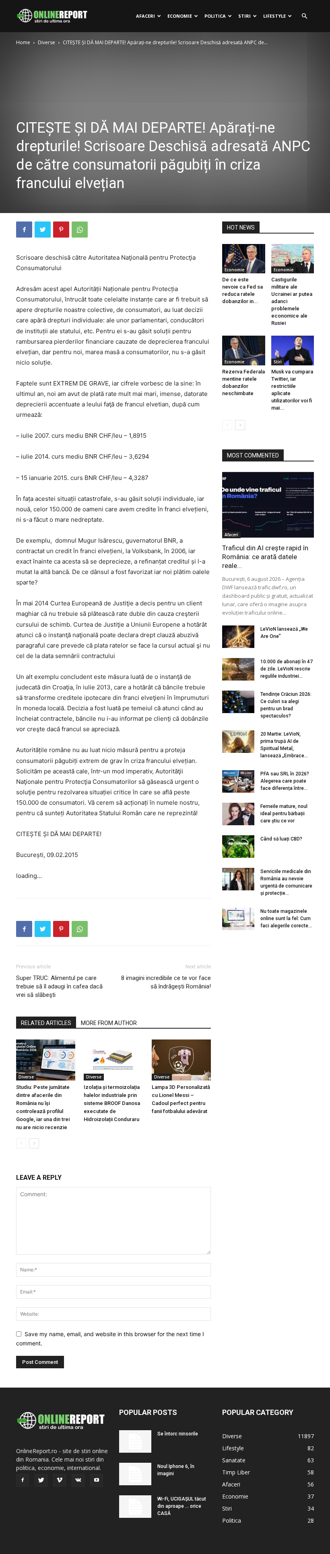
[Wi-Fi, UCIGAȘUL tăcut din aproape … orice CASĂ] (135, 1506)
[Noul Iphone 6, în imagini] (135, 1474)
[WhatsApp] (80, 229)
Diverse (46, 42)
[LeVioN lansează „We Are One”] (238, 636)
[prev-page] (21, 1143)
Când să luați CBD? (281, 839)
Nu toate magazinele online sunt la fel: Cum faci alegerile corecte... (286, 918)
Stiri (244, 16)
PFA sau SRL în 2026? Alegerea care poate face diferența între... (284, 781)
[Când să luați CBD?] (238, 846)
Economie (179, 16)
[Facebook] (24, 229)
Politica (215, 16)
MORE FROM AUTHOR (109, 1023)
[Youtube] (96, 1480)
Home (23, 42)
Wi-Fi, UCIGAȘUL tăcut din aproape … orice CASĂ (181, 1506)
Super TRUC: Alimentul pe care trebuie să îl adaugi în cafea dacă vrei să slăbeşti (59, 986)
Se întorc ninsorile (177, 1434)
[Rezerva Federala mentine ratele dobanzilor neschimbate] (243, 350)
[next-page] (34, 1143)
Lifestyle (274, 16)
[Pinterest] (61, 229)
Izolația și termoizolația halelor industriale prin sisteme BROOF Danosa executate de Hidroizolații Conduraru (112, 1103)
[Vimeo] (59, 1480)
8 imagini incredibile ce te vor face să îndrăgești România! (166, 982)
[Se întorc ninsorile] (135, 1441)
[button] (304, 16)
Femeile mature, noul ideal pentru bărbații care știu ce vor (283, 814)
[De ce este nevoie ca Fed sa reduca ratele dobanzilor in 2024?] (243, 258)
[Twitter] (43, 229)
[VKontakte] (78, 1480)
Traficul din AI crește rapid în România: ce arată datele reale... (265, 557)
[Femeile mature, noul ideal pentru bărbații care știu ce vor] (238, 814)
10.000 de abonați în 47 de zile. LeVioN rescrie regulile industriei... (286, 669)
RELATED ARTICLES (46, 1023)
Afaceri (145, 16)
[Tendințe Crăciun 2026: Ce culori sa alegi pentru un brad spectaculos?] (238, 702)
